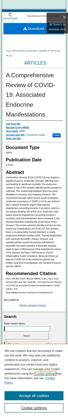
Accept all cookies (34, 396)
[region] (34, 380)
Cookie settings (45, 373)
